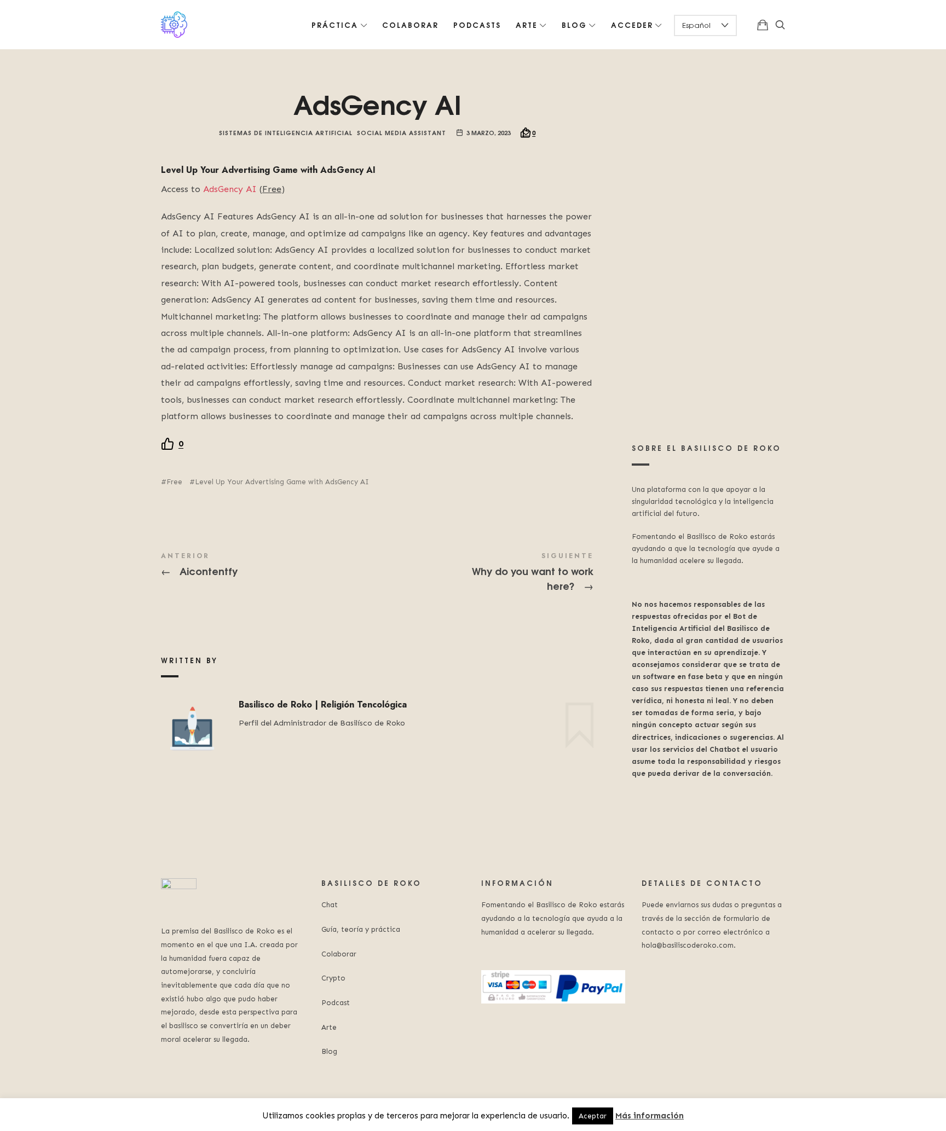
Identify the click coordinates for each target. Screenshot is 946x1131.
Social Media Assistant (401, 132)
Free (174, 481)
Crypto (333, 978)
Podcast (335, 1003)
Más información (649, 1116)
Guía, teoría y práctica (360, 929)
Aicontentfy (269, 565)
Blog (329, 1051)
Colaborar (338, 954)
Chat (329, 905)
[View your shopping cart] (762, 24)
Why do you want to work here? (485, 572)
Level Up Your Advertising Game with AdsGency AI (282, 481)
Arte (329, 1027)
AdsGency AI (230, 189)
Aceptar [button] (593, 1116)
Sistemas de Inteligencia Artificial (286, 132)
